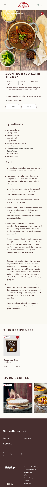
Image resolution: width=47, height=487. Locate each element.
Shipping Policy (29, 472)
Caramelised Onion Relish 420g (10, 361)
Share (29, 106)
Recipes (16, 11)
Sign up (12, 453)
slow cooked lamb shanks (15, 13)
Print (13, 106)
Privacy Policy (28, 478)
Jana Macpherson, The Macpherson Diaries (24, 96)
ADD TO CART (12, 342)
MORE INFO (11, 348)
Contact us (27, 483)
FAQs (25, 475)
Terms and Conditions (31, 467)
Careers (26, 480)
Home (7, 11)
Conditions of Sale (30, 469)
